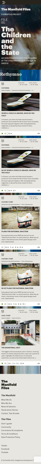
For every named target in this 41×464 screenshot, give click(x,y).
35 (22, 247)
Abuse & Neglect (5, 90)
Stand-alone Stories (9, 410)
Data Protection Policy (10, 437)
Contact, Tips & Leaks (10, 413)
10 (23, 363)
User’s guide (6, 424)
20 (17, 247)
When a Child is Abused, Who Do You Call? (17, 114)
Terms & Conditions (9, 434)
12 (8, 247)
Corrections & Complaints (12, 430)
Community (6, 427)
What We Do (6, 400)
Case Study (5, 315)
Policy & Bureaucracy (27, 204)
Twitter (4, 446)
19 (11, 133)
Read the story (38, 133)
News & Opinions (8, 407)
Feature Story (7, 202)
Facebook (5, 449)
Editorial (5, 88)
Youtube (4, 452)
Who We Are (6, 403)
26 (12, 247)
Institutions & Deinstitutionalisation (21, 90)
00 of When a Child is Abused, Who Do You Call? (18, 171)
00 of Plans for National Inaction (17, 288)
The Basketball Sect (10, 347)
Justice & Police (16, 318)
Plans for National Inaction (14, 231)
